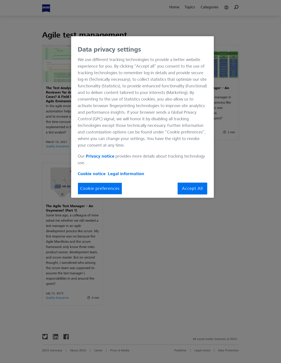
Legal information (126, 173)
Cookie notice (92, 173)
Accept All (192, 188)
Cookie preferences (100, 188)
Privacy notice (100, 156)
